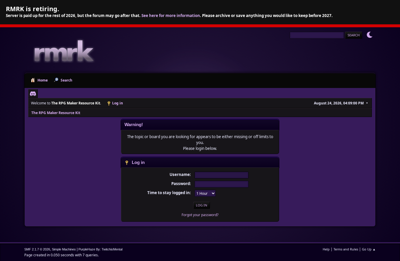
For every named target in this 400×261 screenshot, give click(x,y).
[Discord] (33, 93)
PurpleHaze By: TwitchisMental (100, 249)
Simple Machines (64, 249)
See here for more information (170, 15)
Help (326, 249)
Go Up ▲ (369, 249)
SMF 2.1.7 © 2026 (37, 249)
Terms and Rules (346, 249)
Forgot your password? (200, 214)
